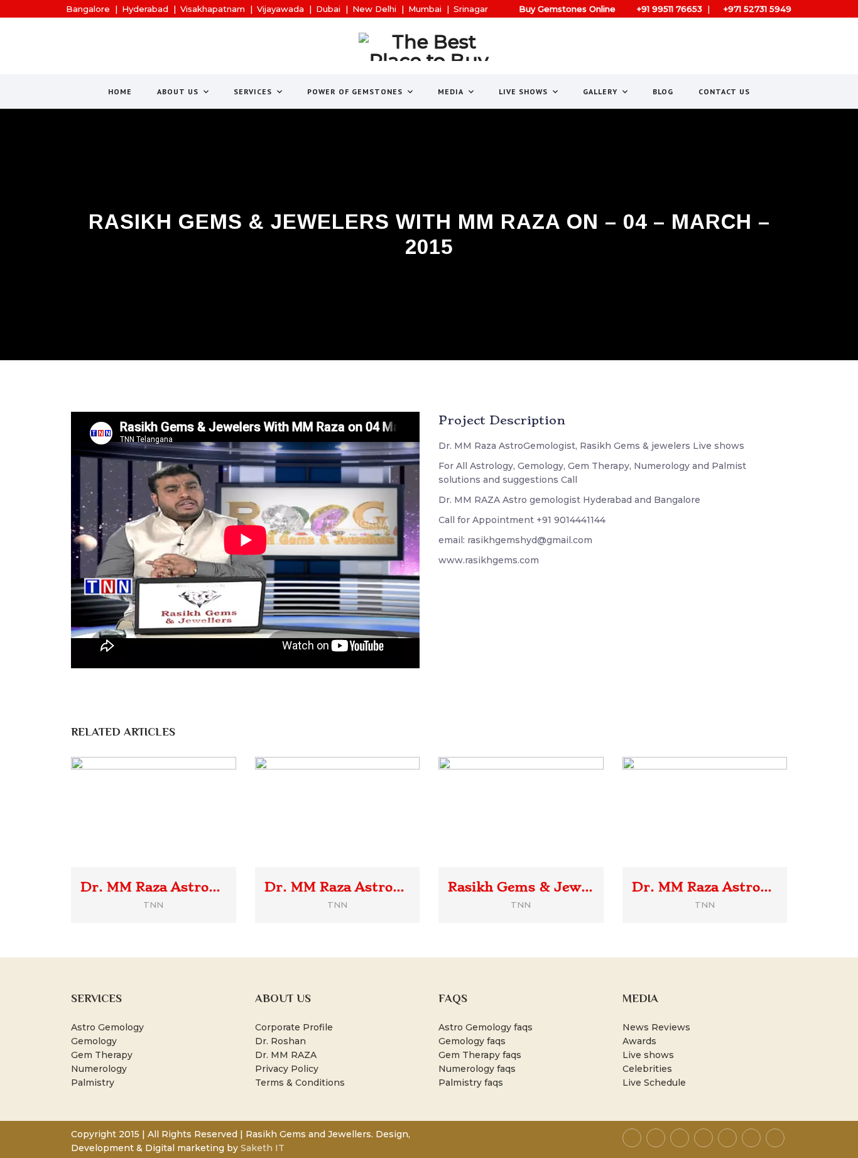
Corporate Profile (294, 1027)
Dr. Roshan (280, 1041)
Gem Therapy (102, 1055)
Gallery (600, 91)
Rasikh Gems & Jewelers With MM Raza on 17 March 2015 (521, 887)
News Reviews (656, 1027)
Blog (663, 91)
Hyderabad (145, 9)
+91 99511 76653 (669, 9)
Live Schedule (654, 1082)
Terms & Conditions (300, 1082)
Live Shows (523, 91)
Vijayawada (280, 9)
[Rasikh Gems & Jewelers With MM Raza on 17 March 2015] (538, 791)
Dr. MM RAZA (286, 1055)
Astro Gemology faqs (485, 1027)
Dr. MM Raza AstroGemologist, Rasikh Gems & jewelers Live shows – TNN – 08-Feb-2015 (153, 887)
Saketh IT (263, 1148)
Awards (639, 1041)
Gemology (94, 1041)
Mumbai (425, 9)
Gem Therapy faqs (479, 1055)
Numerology (99, 1068)
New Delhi (374, 9)
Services (253, 91)
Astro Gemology (107, 1027)
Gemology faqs (472, 1041)
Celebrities (647, 1068)
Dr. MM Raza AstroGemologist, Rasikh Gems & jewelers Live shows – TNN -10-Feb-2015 (705, 887)
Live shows (648, 1055)
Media (451, 91)
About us (177, 91)
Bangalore (88, 9)
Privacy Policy (286, 1068)
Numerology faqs (477, 1068)
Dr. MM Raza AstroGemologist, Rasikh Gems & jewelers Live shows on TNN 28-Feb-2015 (337, 887)
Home (120, 91)
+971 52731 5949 (757, 9)
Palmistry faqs (470, 1082)
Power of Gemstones (355, 91)
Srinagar (470, 9)
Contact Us (724, 91)
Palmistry (92, 1082)
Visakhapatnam (212, 9)
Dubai (328, 9)
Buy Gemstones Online (567, 9)
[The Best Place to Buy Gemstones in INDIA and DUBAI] (429, 47)
